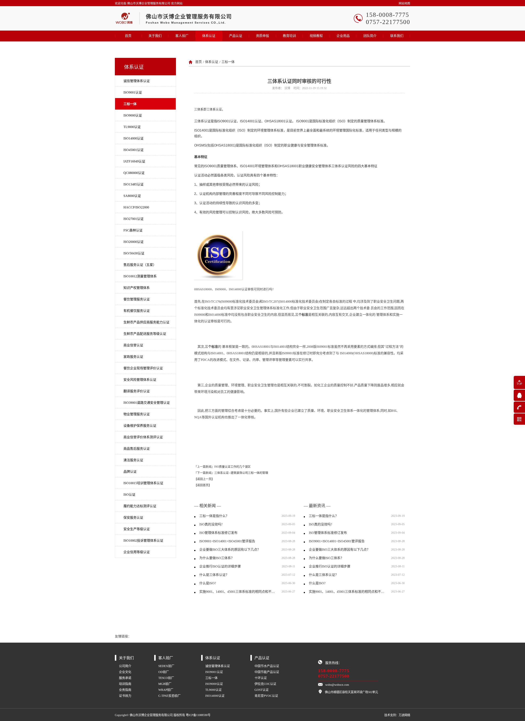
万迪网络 (404, 715)
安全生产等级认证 (136, 529)
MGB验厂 (164, 684)
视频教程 (316, 36)
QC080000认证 (134, 173)
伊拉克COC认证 (265, 684)
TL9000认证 (132, 127)
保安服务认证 (133, 517)
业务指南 (125, 689)
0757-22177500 (333, 676)
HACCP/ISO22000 (136, 207)
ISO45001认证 (133, 150)
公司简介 (125, 666)
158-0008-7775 (333, 670)
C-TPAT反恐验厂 (169, 695)
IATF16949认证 (134, 161)
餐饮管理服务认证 (136, 299)
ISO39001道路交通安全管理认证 (146, 402)
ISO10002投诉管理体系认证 (143, 540)
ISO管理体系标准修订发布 (218, 532)
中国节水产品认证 (267, 666)
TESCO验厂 (166, 678)
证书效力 (125, 695)
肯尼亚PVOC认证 (266, 695)
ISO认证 (129, 494)
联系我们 (396, 36)
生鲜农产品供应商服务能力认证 (146, 322)
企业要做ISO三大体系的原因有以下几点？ (229, 549)
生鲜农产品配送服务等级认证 (144, 333)
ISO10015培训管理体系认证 (143, 483)
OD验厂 (163, 672)
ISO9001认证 (132, 92)
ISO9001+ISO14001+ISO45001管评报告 (227, 541)
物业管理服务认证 (136, 414)
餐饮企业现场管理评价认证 (143, 368)
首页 (128, 36)
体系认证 (208, 36)
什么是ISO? (207, 583)
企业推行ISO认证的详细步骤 (220, 566)
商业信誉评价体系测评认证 (143, 437)
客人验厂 (181, 36)
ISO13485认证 (133, 184)
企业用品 (343, 36)
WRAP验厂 (165, 689)
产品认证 (235, 36)
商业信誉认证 (133, 345)
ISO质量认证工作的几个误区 (232, 466)
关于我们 (155, 36)
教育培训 (289, 36)
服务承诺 (125, 678)
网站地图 (404, 3)
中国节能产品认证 (267, 672)
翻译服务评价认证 (136, 391)
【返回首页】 (202, 485)
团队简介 (370, 36)
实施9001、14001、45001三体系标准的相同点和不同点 (238, 591)
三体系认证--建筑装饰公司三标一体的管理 (241, 472)
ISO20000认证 (133, 242)
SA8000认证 (132, 196)
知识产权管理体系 (136, 288)
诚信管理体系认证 (136, 81)
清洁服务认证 (133, 460)
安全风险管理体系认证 (139, 379)
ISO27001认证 (133, 219)
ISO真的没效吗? (211, 524)
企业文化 (125, 672)
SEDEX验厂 (166, 666)
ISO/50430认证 (133, 253)
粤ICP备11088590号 (198, 715)
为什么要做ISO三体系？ (216, 558)
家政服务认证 (133, 356)
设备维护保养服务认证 (139, 425)
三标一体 (130, 104)
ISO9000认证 (132, 115)
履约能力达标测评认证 (139, 506)
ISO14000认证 (133, 138)
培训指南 (125, 684)
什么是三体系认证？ (214, 575)
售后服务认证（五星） (139, 265)
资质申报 (262, 36)
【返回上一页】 (204, 479)
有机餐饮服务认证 (136, 310)
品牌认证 (130, 471)
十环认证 (261, 678)
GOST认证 (262, 689)
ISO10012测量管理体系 (140, 276)
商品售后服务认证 (136, 448)
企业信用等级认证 (136, 552)
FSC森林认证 (133, 230)
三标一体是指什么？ (214, 516)
